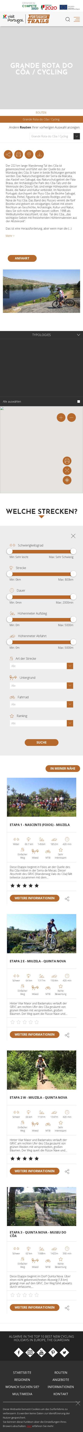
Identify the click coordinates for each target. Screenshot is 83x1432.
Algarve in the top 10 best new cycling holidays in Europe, (41, 1338)
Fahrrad (23, 697)
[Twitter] (64, 1352)
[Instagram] (30, 1352)
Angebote (61, 1380)
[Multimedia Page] (39, 154)
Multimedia (22, 1394)
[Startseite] (38, 18)
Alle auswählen (12, 401)
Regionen (22, 1380)
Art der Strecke (26, 658)
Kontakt (60, 1394)
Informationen (61, 1387)
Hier (29, 1426)
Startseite (22, 1372)
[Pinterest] (53, 1352)
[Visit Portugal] (14, 18)
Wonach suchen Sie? (22, 1387)
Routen (41, 112)
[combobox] (55, 136)
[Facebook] (19, 1352)
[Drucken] (18, 154)
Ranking (22, 716)
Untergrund (27, 677)
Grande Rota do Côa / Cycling (41, 119)
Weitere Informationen (35, 898)
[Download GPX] (29, 154)
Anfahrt (22, 258)
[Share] (8, 154)
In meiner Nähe (62, 768)
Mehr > (10, 236)
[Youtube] (41, 1352)
